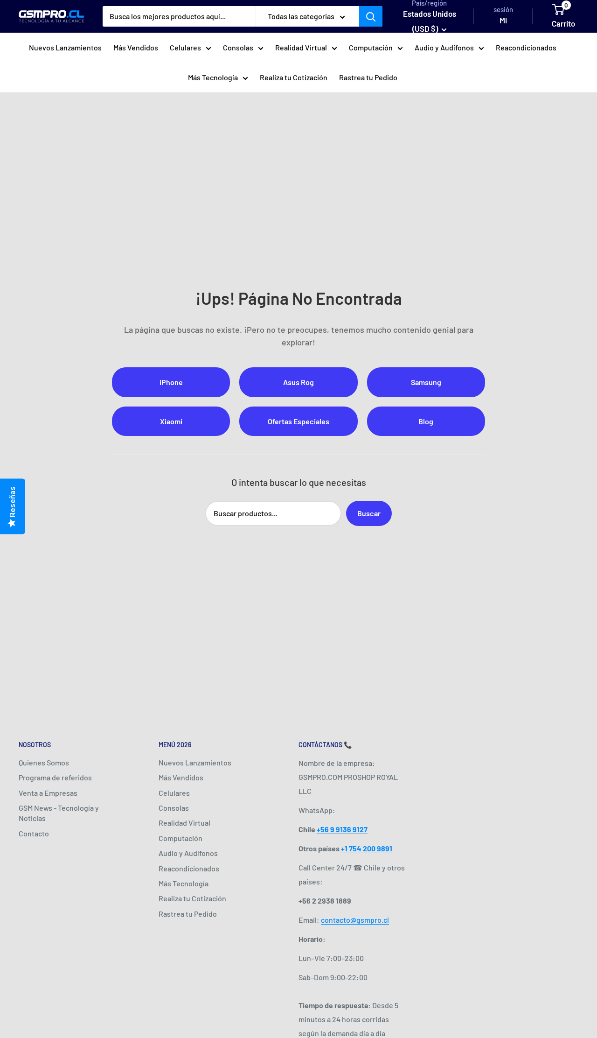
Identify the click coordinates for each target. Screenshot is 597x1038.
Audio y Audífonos (444, 47)
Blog (425, 421)
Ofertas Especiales (298, 421)
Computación (371, 47)
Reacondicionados (526, 47)
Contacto (34, 833)
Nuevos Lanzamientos (65, 47)
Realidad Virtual (301, 47)
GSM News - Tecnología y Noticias (59, 812)
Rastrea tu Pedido (368, 77)
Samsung (426, 382)
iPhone (171, 382)
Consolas (238, 47)
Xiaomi (171, 421)
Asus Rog (298, 382)
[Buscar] (370, 16)
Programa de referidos (55, 777)
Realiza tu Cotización (293, 77)
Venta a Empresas (48, 792)
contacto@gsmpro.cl (355, 919)
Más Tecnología (213, 77)
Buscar (369, 513)
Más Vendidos (135, 47)
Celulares (185, 47)
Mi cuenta (503, 27)
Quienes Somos (44, 762)
